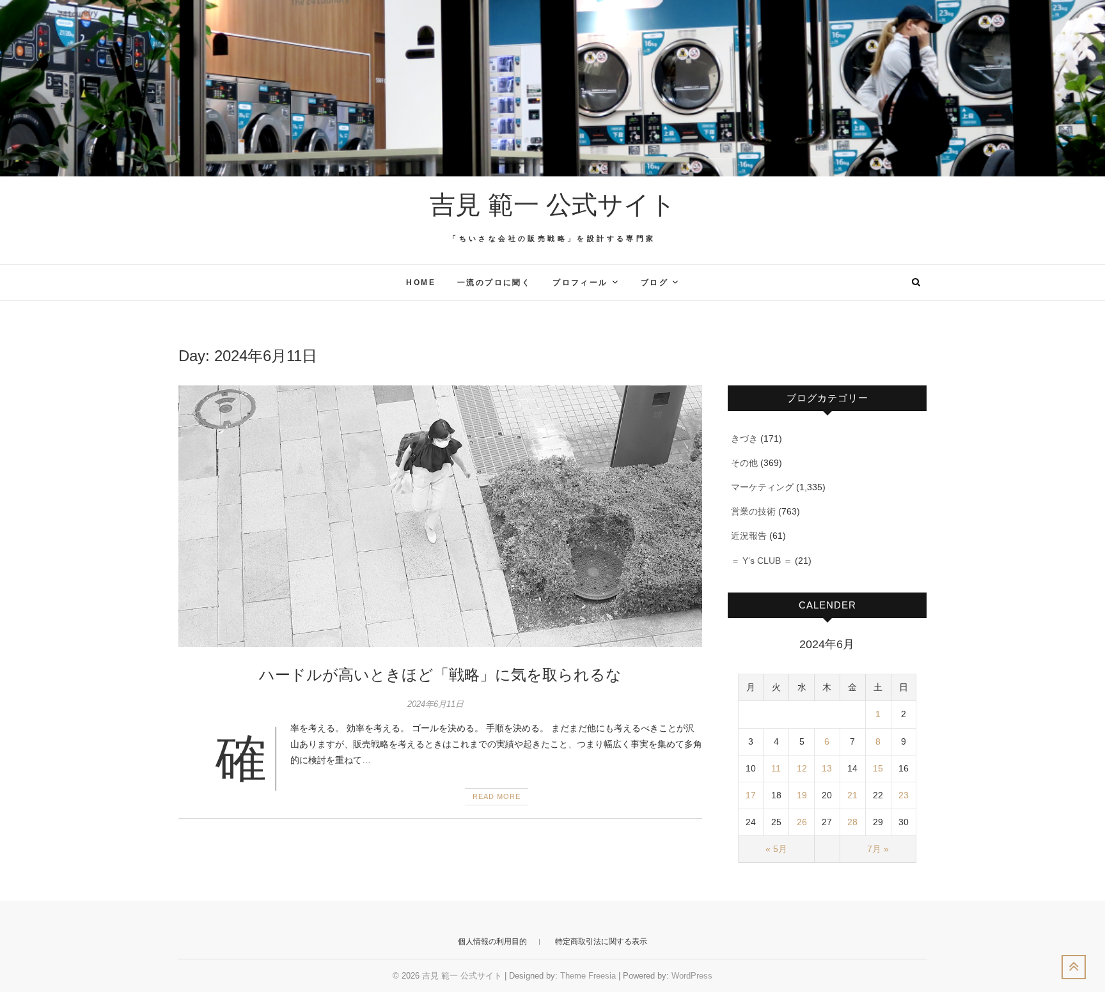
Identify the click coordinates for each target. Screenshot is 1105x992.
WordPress (691, 975)
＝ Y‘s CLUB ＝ (761, 560)
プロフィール (579, 282)
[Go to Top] (1074, 967)
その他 (744, 463)
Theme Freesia (588, 975)
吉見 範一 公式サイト (553, 204)
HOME (420, 282)
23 (903, 795)
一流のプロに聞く (494, 282)
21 (852, 795)
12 (802, 768)
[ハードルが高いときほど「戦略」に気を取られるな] (440, 516)
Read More (497, 796)
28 (852, 822)
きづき (744, 438)
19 (802, 795)
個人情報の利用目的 (492, 941)
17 (751, 795)
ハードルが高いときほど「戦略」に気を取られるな (440, 674)
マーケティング (762, 487)
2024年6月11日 (435, 704)
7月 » (878, 849)
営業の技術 (753, 511)
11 (776, 768)
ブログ (654, 282)
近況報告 (749, 536)
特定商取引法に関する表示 (601, 941)
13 (827, 768)
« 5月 (776, 849)
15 (878, 768)
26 (802, 822)
